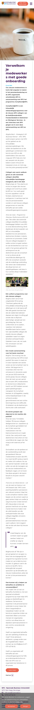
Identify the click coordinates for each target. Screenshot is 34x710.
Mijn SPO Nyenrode (22, 3)
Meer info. (19, 702)
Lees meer (12, 670)
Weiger (25, 706)
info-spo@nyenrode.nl (12, 693)
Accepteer (11, 706)
